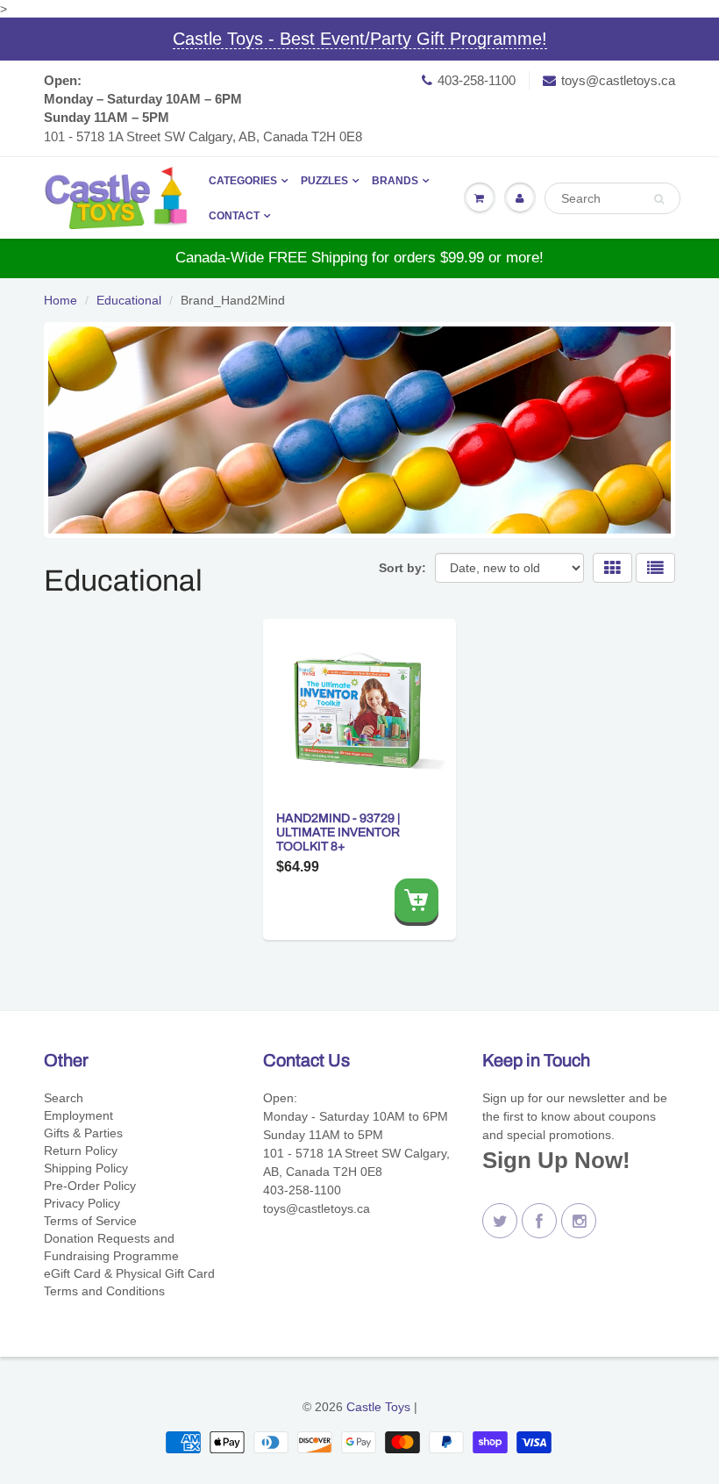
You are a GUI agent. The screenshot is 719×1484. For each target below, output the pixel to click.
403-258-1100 (477, 80)
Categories (243, 181)
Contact (234, 216)
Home (60, 300)
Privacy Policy (82, 1203)
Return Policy (80, 1150)
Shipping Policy (86, 1168)
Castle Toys (378, 1407)
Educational (128, 300)
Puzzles (324, 181)
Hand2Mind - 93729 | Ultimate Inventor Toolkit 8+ (338, 832)
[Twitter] (499, 1220)
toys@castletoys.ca (618, 80)
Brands (395, 181)
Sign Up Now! (556, 1160)
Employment (78, 1115)
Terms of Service (90, 1221)
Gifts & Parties (83, 1133)
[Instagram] (578, 1220)
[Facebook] (539, 1220)
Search (63, 1098)
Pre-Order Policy (90, 1186)
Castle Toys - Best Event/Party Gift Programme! (360, 38)
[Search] (659, 199)
